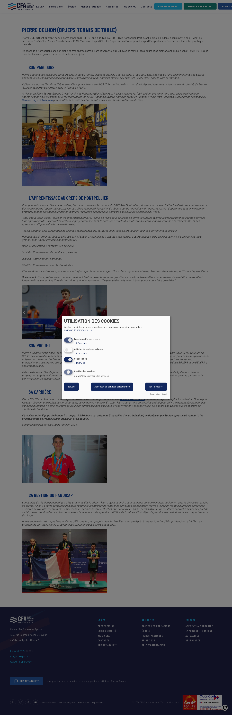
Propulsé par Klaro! (158, 394)
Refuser (71, 386)
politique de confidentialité (78, 329)
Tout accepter (156, 386)
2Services (80, 343)
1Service (79, 362)
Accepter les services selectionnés (112, 386)
